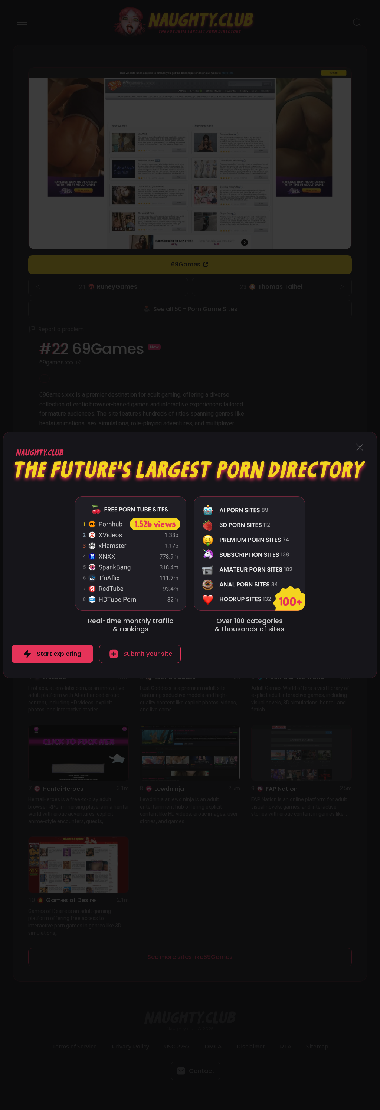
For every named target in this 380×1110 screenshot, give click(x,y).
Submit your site (147, 653)
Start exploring (59, 653)
